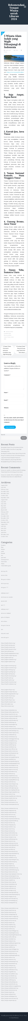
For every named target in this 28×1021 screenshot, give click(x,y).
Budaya (3, 549)
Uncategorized (5, 559)
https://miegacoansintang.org (8, 816)
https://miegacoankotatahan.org (9, 833)
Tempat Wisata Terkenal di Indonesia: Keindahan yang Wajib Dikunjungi (7, 350)
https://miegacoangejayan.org (8, 810)
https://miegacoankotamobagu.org (9, 730)
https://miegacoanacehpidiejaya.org (10, 777)
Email (6, 400)
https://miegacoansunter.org (8, 959)
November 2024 (5, 518)
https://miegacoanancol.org (8, 794)
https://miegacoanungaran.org (8, 945)
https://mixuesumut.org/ (7, 706)
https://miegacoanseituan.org (8, 912)
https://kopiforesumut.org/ (8, 647)
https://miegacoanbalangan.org (9, 996)
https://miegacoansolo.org (7, 922)
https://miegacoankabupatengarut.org (10, 943)
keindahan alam (7, 333)
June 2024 (3, 528)
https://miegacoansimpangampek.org (10, 763)
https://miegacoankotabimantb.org (9, 845)
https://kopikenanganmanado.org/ (9, 693)
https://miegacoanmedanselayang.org (10, 894)
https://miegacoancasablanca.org (9, 973)
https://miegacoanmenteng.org (9, 861)
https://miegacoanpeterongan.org (9, 916)
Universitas (4, 561)
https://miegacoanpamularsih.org (9, 918)
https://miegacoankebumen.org (9, 953)
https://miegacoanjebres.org (8, 924)
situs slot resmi (5, 633)
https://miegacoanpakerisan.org (9, 798)
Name (6, 392)
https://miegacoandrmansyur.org (9, 802)
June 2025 (3, 503)
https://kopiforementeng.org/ (8, 675)
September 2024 (5, 522)
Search (3, 434)
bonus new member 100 (7, 475)
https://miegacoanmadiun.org (8, 800)
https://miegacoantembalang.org (9, 900)
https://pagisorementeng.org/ (8, 665)
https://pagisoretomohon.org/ (9, 667)
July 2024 (3, 526)
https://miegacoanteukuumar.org (9, 998)
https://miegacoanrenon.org (8, 814)
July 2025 (3, 501)
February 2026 (4, 489)
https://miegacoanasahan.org (8, 759)
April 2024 (3, 532)
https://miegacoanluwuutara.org (9, 751)
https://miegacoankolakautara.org (9, 867)
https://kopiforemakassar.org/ (8, 684)
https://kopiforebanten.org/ (8, 643)
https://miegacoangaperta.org (8, 896)
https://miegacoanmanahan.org (9, 710)
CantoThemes (15, 1017)
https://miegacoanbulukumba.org (9, 720)
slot (2, 555)
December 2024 (5, 516)
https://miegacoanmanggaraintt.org (10, 738)
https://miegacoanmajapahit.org (9, 902)
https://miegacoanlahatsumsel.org (9, 988)
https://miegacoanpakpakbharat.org (10, 779)
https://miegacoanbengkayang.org (9, 788)
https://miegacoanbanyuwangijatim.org (11, 986)
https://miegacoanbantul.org (8, 994)
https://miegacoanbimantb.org (8, 734)
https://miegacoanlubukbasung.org (10, 869)
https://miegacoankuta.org (8, 928)
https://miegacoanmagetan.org (8, 743)
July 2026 (3, 487)
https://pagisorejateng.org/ (8, 673)
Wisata (5, 52)
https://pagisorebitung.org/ (8, 669)
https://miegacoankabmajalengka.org (10, 955)
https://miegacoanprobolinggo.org (9, 949)
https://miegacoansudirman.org (9, 963)
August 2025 (4, 499)
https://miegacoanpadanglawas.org (10, 932)
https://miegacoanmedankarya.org (9, 908)
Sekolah (3, 553)
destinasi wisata (9, 331)
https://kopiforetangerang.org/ (9, 655)
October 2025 (4, 495)
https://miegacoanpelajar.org (8, 926)
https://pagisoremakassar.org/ (8, 659)
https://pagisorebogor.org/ (8, 689)
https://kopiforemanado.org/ (8, 702)
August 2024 (4, 524)
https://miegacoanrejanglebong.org (10, 757)
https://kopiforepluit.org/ (7, 680)
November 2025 (5, 493)
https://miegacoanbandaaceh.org (9, 969)
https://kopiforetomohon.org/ (9, 682)
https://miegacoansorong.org (8, 882)
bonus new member (6, 470)
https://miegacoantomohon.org (9, 978)
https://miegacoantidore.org (8, 826)
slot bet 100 (4, 601)
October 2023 (4, 536)
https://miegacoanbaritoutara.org (9, 767)
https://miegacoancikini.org (8, 849)
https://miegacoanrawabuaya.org (9, 851)
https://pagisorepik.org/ (7, 657)
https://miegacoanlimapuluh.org (9, 786)
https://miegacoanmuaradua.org (9, 872)
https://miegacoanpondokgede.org (10, 859)
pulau (2, 551)
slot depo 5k (4, 571)
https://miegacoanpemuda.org (8, 812)
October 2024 (4, 520)
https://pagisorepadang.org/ (8, 671)
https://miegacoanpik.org (7, 863)
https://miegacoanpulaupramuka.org (10, 818)
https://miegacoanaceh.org (8, 829)
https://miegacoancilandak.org (8, 975)
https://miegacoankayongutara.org (10, 712)
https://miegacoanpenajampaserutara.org (11, 874)
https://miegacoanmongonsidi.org (9, 892)
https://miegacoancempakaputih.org (10, 790)
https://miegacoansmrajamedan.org (10, 804)
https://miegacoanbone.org (8, 957)
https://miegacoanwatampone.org (9, 765)
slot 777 (3, 605)
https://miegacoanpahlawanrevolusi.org (11, 796)
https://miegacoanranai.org (8, 831)
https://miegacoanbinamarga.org (9, 839)
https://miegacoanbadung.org (8, 745)
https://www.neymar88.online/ (15, 72)
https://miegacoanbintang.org (8, 722)
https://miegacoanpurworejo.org (9, 769)
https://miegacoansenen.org (8, 841)
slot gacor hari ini (5, 625)
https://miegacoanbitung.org (8, 980)
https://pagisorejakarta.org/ (8, 661)
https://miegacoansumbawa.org (9, 771)
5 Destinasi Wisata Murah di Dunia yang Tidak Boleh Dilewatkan (20, 349)
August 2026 (4, 485)
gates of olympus (5, 617)
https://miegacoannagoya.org (8, 890)
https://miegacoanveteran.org (8, 920)
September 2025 (5, 497)
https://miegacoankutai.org (8, 773)
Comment (7, 375)
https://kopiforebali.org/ (7, 697)
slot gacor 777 (4, 587)
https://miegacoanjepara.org (8, 941)
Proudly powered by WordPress (10, 1015)
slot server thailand (6, 613)
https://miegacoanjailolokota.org (9, 775)
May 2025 (3, 505)
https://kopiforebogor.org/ (8, 700)
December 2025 (5, 491)
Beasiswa (3, 545)
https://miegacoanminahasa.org (9, 884)
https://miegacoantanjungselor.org (10, 876)
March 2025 (4, 510)
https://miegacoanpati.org (7, 992)
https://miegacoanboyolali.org (8, 937)
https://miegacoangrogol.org (8, 855)
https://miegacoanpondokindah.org (10, 853)
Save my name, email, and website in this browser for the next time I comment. (14, 420)
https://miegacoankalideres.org (9, 857)
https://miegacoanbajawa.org (8, 726)
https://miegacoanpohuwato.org (9, 714)
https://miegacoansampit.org (8, 939)
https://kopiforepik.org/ (7, 678)
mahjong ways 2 (5, 593)
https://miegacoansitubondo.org (9, 984)
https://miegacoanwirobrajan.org (9, 898)
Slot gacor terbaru (5, 579)
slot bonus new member (7, 597)
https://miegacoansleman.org (8, 888)
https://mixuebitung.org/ (7, 651)
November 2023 (5, 534)
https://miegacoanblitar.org (8, 947)
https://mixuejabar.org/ (7, 704)
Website (6, 407)
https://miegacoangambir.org (8, 971)
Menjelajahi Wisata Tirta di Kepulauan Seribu (12, 447)
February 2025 (4, 512)
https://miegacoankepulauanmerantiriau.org (12, 728)
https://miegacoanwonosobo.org (9, 835)
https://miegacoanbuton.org (8, 755)
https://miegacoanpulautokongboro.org (11, 716)
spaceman (3, 557)
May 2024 (3, 530)
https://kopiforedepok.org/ (8, 695)
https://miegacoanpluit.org (8, 865)
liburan (5, 335)
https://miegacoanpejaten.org (8, 967)
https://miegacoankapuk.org (8, 965)
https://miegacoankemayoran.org (9, 843)
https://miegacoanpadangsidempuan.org (11, 934)
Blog (2, 547)
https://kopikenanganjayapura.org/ (10, 653)
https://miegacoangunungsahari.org (10, 792)
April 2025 (3, 508)
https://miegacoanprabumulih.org (9, 820)
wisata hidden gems (6, 565)
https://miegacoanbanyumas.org (9, 718)
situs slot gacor (5, 637)
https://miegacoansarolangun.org (9, 784)
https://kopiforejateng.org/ (8, 645)
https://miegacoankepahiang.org (9, 982)
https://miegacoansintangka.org (9, 724)
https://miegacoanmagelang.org (9, 914)
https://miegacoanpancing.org (8, 1000)
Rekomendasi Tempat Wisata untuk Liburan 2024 (16, 12)
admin (16, 50)
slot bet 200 (4, 575)
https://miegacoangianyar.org (8, 886)
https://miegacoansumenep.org (9, 990)
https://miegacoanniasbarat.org (9, 740)
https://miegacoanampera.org (8, 837)
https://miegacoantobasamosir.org (9, 753)
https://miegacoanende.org (8, 822)
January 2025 (4, 514)
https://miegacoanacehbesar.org (9, 749)
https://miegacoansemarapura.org (9, 951)
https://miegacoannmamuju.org (9, 736)
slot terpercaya (5, 583)
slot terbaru (4, 621)
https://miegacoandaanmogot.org (9, 961)
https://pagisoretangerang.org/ (9, 691)
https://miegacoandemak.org (8, 781)
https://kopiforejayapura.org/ (8, 649)
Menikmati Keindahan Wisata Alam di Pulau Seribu (13, 453)
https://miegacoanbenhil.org (8, 847)
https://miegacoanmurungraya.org (9, 732)
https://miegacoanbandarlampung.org (10, 878)
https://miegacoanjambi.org (8, 880)
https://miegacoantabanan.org (8, 747)
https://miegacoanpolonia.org (8, 910)
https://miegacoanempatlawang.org (10, 761)
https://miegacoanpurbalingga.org (9, 930)
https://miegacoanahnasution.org (9, 808)
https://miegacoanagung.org (8, 824)
